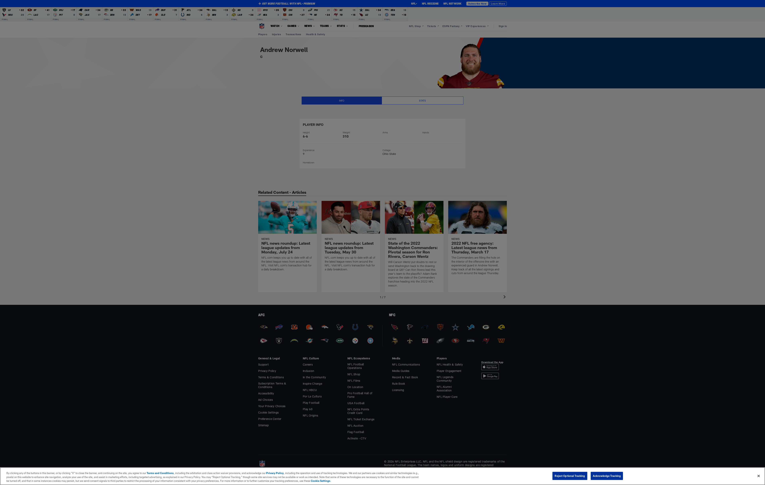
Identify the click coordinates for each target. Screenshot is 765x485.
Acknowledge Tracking (607, 475)
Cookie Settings (320, 480)
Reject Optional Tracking (570, 475)
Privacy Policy (275, 473)
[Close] (758, 475)
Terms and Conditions (160, 473)
